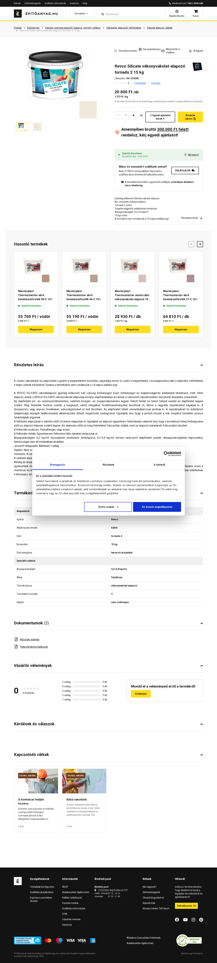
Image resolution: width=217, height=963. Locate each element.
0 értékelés (140, 83)
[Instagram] (193, 920)
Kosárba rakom (190, 117)
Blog (85, 3)
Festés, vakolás (27, 775)
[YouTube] (185, 920)
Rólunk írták (149, 903)
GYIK (64, 914)
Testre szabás (106, 506)
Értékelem (141, 693)
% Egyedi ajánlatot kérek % (160, 117)
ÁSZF (65, 886)
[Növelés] (133, 115)
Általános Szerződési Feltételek (144, 937)
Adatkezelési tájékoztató (75, 892)
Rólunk (17, 3)
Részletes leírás (189, 218)
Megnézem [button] (36, 329)
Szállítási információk (55, 3)
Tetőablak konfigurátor (42, 886)
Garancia (74, 3)
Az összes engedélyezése (157, 506)
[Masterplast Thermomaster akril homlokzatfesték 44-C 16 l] (84, 268)
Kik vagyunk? (149, 886)
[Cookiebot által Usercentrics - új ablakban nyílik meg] (166, 453)
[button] (81, 13)
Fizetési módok (70, 903)
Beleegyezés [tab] (57, 464)
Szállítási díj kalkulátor (42, 892)
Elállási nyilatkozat (72, 897)
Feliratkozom (185, 905)
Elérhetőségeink (33, 3)
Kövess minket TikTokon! (156, 908)
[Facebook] (177, 920)
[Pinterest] (201, 920)
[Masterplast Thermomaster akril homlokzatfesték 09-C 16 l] (36, 268)
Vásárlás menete (71, 919)
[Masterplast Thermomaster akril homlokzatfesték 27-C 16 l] (181, 268)
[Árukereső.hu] (189, 940)
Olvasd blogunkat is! (153, 897)
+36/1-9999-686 (195, 3)
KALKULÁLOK (182, 170)
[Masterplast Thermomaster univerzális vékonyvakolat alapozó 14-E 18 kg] (133, 268)
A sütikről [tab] (159, 464)
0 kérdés (155, 83)
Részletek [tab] (108, 464)
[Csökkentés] (118, 115)
